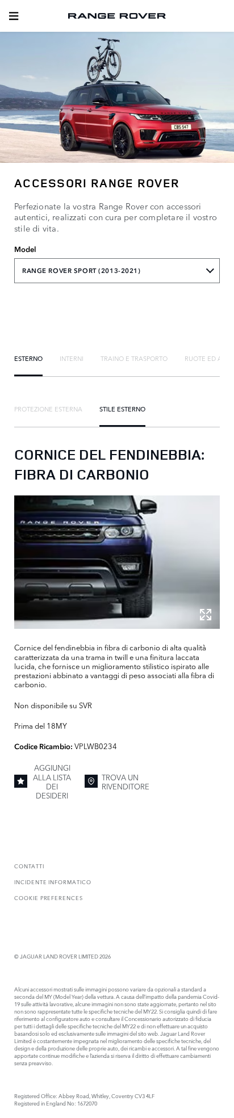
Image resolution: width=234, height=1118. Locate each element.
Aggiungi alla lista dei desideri (52, 781)
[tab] (28, 358)
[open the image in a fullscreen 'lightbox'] (117, 562)
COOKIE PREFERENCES (48, 897)
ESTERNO (28, 358)
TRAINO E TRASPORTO (134, 358)
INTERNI (71, 358)
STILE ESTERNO (122, 408)
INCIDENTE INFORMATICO (52, 881)
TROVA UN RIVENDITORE (125, 781)
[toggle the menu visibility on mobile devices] (13, 15)
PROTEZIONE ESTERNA (48, 408)
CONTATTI (29, 865)
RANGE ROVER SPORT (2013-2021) (81, 271)
